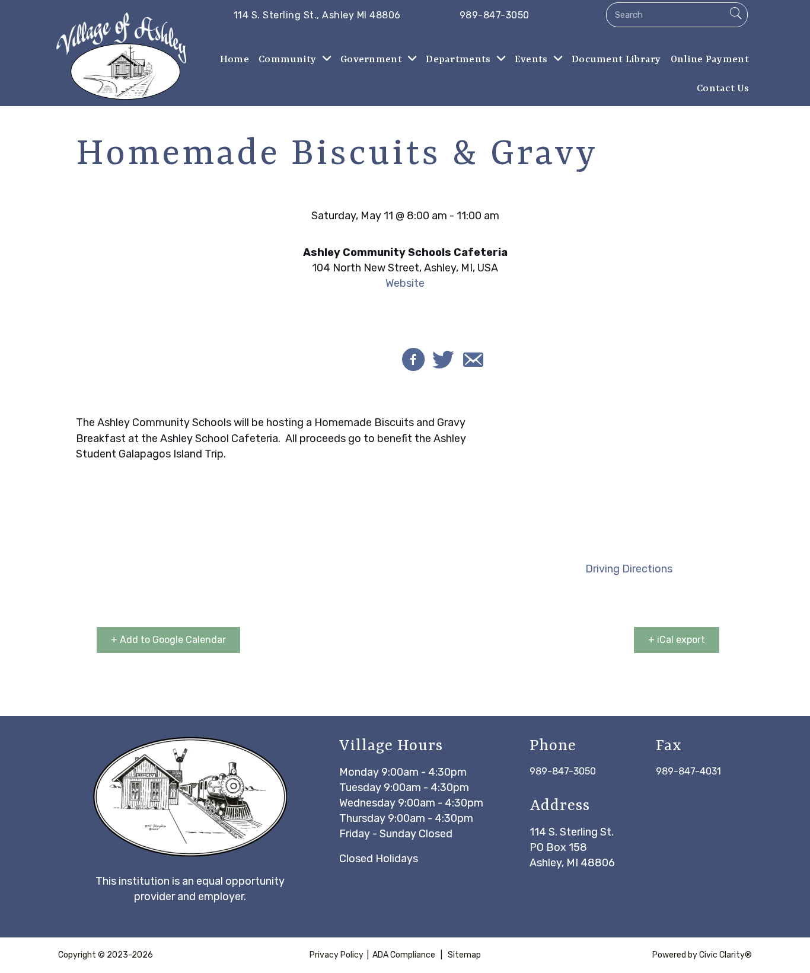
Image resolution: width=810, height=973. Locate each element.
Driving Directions (628, 568)
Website (405, 283)
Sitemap (464, 955)
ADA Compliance (403, 955)
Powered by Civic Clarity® (702, 955)
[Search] (735, 15)
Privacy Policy (336, 955)
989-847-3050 (563, 771)
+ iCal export (676, 639)
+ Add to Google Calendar (168, 639)
